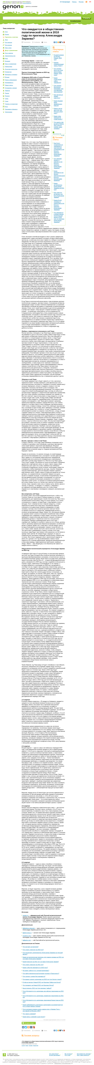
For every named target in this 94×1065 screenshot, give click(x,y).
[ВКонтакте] (54, 42)
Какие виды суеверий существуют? (34, 1017)
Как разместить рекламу (84, 1053)
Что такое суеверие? (29, 1014)
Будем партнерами (54, 1055)
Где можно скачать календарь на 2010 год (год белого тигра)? (42, 979)
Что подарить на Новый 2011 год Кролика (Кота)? (38, 985)
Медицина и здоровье (11, 74)
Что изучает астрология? (30, 947)
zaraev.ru (25, 915)
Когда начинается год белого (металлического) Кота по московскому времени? (59, 175)
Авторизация (66, 1)
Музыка (7, 77)
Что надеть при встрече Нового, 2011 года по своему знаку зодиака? (59, 125)
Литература (8, 72)
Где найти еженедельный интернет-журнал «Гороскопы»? (41, 973)
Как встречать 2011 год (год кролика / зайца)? (37, 988)
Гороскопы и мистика (11, 37)
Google (23, 1045)
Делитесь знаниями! (31, 6)
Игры (6, 58)
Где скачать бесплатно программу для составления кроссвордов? (58, 89)
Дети (6, 39)
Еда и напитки (9, 53)
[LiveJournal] (62, 42)
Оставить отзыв (29, 1023)
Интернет (7, 61)
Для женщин (8, 42)
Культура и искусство (11, 69)
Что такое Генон (53, 1053)
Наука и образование (11, 80)
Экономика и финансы (11, 109)
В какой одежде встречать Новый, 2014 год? (59, 57)
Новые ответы (9, 85)
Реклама (81, 1)
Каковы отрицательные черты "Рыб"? (59, 64)
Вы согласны (68, 1053)
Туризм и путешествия (11, 104)
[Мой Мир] (60, 42)
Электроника (8, 112)
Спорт (6, 101)
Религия (7, 96)
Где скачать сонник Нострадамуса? (34, 976)
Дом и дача (8, 47)
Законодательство (10, 56)
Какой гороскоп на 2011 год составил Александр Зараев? (41, 961)
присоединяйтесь (27, 3)
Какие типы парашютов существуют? (58, 117)
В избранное (37, 42)
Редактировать (27, 42)
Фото (6, 106)
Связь (6, 98)
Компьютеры (8, 66)
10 (63, 135)
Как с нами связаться (83, 1055)
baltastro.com (27, 940)
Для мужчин (8, 45)
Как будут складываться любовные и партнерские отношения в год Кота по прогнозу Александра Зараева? (59, 149)
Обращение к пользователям (62, 1063)
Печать (45, 42)
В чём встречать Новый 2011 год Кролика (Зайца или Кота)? (42, 982)
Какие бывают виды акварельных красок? (58, 103)
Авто (6, 31)
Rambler (31, 1045)
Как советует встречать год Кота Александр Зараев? (59, 195)
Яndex (26, 1045)
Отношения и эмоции (11, 88)
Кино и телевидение (10, 64)
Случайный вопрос (75, 21)
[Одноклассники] (58, 42)
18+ (90, 1)
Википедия (35, 1045)
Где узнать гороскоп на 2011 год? (33, 964)
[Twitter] (56, 42)
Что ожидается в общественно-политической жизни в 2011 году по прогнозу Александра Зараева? (59, 217)
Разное (7, 93)
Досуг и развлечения (11, 50)
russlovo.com (27, 935)
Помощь (74, 1)
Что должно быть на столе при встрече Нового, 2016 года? (58, 72)
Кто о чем (67, 1055)
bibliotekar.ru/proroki (29, 928)
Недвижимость (9, 82)
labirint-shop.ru (27, 933)
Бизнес (7, 34)
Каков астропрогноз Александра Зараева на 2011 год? (59, 186)
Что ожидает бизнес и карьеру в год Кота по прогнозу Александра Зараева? (58, 163)
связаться (43, 1060)
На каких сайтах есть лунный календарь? (36, 970)
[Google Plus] (64, 42)
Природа (7, 90)
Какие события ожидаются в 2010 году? (35, 967)
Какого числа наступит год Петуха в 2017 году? (58, 111)
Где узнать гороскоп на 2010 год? (33, 949)
